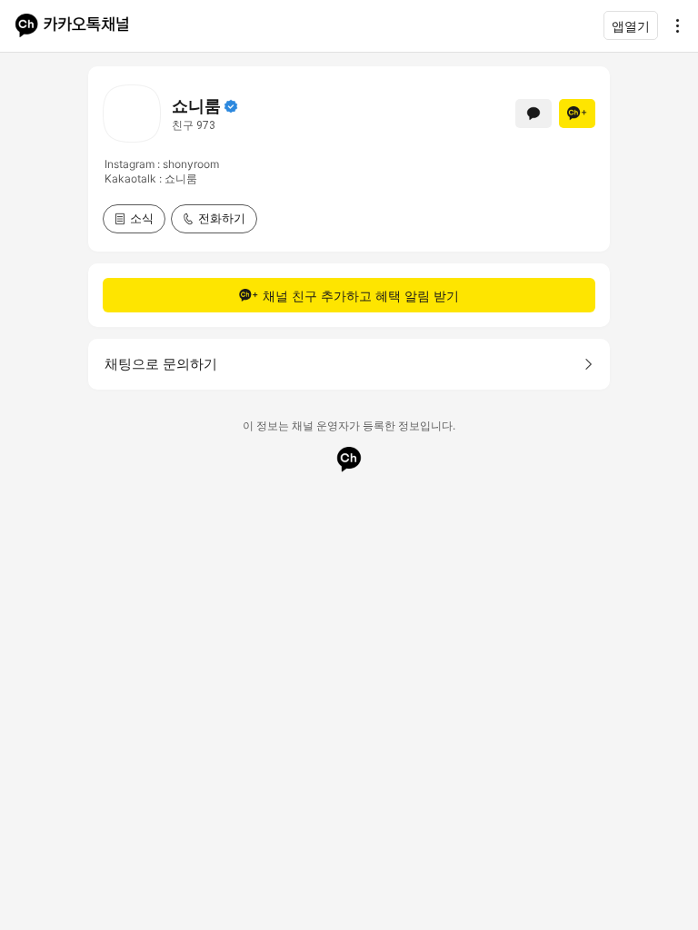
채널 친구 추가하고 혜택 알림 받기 (361, 295)
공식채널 (231, 106)
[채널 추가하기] (577, 113)
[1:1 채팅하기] (533, 113)
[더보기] (672, 25)
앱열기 (631, 26)
